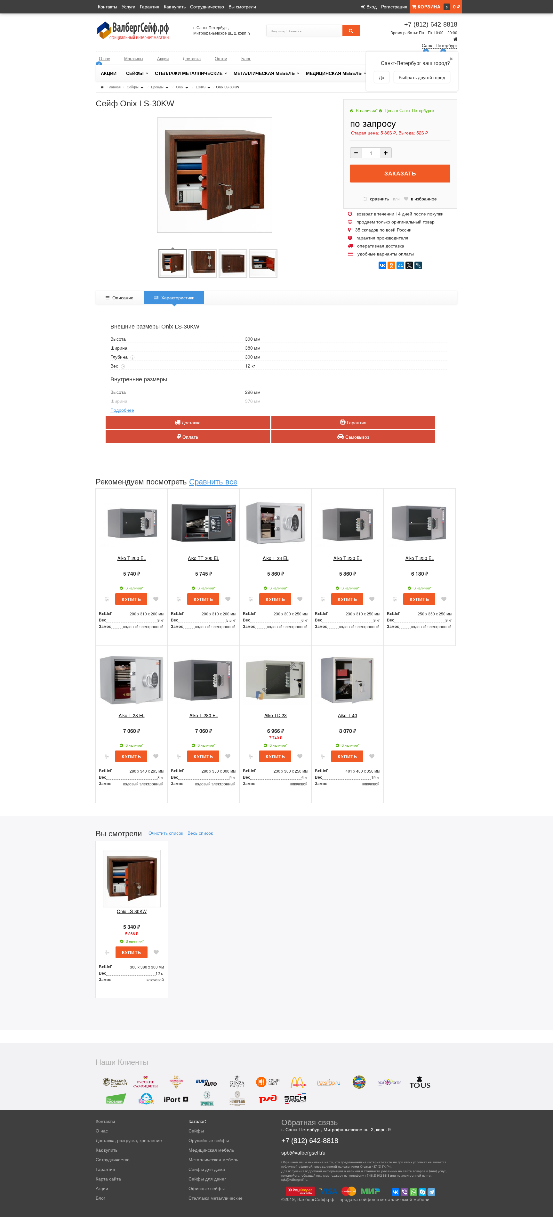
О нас (104, 58)
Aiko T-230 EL (347, 558)
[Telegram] (431, 1192)
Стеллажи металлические (188, 73)
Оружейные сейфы (208, 1140)
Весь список (200, 833)
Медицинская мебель (334, 73)
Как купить (175, 6)
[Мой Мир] (400, 265)
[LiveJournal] (418, 265)
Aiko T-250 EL (419, 558)
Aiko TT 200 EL (203, 558)
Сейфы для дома (206, 1169)
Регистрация (394, 6)
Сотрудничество (207, 6)
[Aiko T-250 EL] (419, 522)
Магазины (133, 58)
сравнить (379, 198)
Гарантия (149, 6)
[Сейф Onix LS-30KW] (172, 262)
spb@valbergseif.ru (303, 1152)
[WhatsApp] (413, 1192)
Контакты (107, 6)
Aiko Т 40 (347, 715)
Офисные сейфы (206, 1188)
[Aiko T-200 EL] (131, 522)
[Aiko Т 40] (347, 679)
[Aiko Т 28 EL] (131, 679)
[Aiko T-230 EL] (347, 522)
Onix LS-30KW (132, 911)
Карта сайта (108, 1178)
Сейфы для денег (207, 1178)
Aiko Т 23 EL (276, 558)
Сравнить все (213, 481)
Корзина (438, 6)
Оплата (189, 437)
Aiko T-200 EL (131, 558)
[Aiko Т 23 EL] (275, 522)
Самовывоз (356, 437)
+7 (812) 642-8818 (430, 24)
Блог (246, 58)
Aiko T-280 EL (203, 715)
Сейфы (135, 73)
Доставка (192, 58)
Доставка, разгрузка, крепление (129, 1140)
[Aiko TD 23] (275, 679)
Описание (122, 297)
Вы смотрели (242, 6)
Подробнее (122, 410)
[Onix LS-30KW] (132, 875)
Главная (114, 86)
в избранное (424, 198)
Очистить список (165, 833)
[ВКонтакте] (382, 265)
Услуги (128, 6)
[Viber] (404, 1192)
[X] (409, 265)
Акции (163, 58)
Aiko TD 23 (275, 715)
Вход (371, 6)
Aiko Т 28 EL (132, 715)
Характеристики (177, 297)
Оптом (221, 58)
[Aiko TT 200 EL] (203, 522)
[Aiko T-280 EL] (203, 679)
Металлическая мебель (264, 73)
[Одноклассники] (391, 265)
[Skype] (422, 1192)
